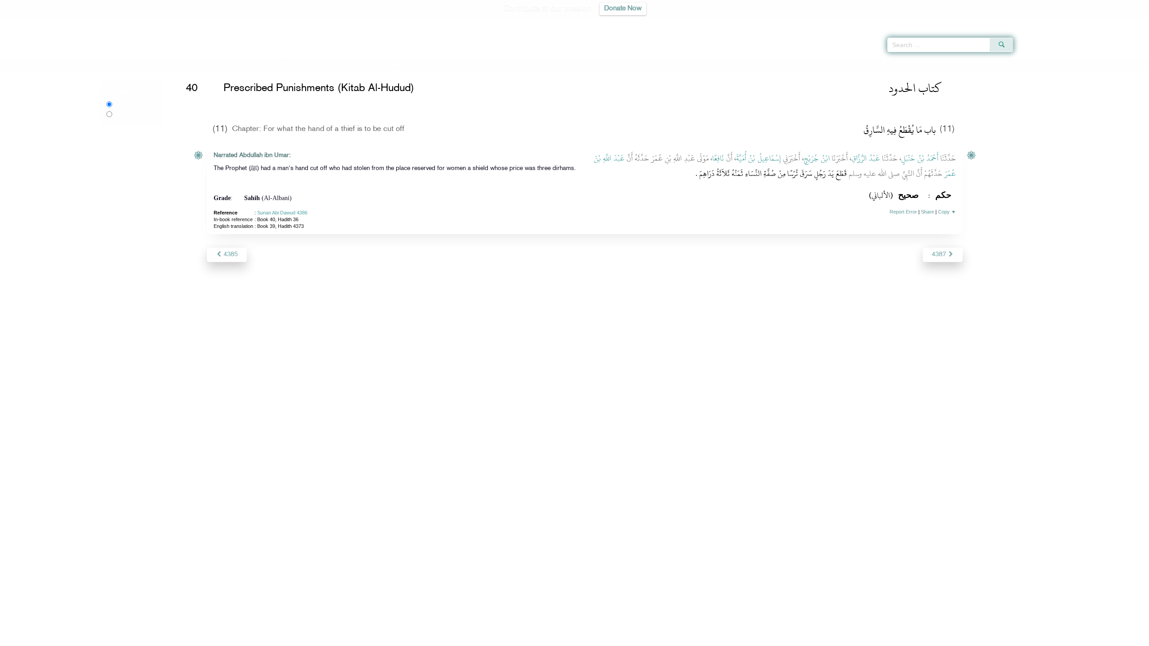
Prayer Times (1096, 22)
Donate (630, 637)
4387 (940, 255)
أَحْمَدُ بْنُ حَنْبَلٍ (919, 158)
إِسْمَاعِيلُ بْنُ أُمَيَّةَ (758, 158)
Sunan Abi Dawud (245, 64)
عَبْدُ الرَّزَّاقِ (865, 158)
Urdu (128, 114)
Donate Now (623, 8)
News (506, 637)
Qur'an (1037, 22)
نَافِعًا (718, 158)
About (483, 637)
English (124, 104)
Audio (1127, 22)
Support (533, 637)
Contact (602, 637)
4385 (230, 255)
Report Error (903, 211)
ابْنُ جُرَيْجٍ (816, 158)
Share (927, 211)
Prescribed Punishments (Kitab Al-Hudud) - (344, 64)
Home (208, 64)
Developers (568, 637)
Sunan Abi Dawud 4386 (282, 212)
